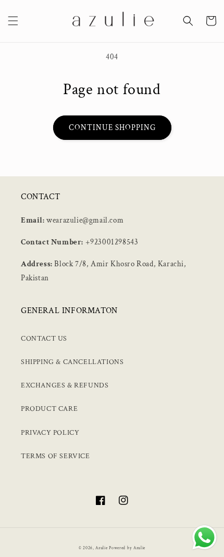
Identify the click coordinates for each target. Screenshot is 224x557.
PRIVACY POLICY (50, 432)
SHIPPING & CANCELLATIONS (72, 362)
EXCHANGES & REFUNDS (64, 385)
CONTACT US (44, 338)
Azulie (101, 548)
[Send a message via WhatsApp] (204, 537)
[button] (13, 20)
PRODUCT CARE (49, 408)
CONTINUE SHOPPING (112, 128)
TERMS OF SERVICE (55, 456)
